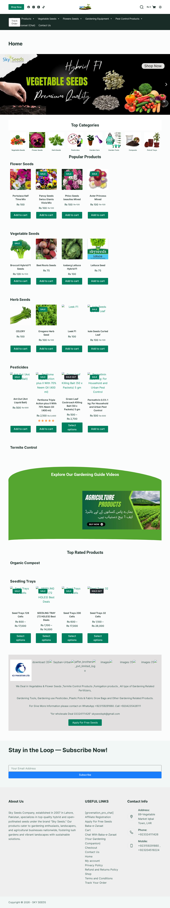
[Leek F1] (72, 315)
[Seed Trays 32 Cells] (97, 596)
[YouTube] (38, 7)
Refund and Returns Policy (101, 869)
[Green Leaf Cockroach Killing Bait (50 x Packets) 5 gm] (72, 382)
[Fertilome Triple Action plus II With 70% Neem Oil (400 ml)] (46, 383)
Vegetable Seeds (47, 18)
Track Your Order (96, 882)
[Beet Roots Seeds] (46, 249)
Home (15, 18)
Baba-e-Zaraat (94, 825)
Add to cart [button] (20, 215)
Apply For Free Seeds (98, 821)
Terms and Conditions (99, 878)
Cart (88, 830)
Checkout (91, 847)
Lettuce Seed (98, 265)
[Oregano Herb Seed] (46, 315)
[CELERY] (20, 315)
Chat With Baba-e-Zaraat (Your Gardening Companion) (101, 839)
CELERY (20, 331)
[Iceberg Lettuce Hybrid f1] (72, 249)
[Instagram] (33, 7)
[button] (4, 84)
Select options (72, 427)
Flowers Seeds (71, 18)
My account (92, 860)
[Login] (160, 7)
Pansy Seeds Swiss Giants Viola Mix (46, 199)
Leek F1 (72, 331)
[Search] (141, 7)
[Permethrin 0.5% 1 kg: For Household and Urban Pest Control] (97, 383)
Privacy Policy (94, 865)
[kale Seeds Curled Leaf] (97, 315)
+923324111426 (148, 834)
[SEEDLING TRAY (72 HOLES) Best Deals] (46, 596)
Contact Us (45, 25)
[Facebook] (28, 7)
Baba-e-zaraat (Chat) (23, 25)
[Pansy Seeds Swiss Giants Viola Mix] (46, 179)
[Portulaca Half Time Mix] (20, 179)
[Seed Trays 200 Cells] (72, 596)
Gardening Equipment (97, 18)
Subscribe (85, 774)
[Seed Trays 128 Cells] (20, 596)
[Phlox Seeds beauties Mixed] (72, 179)
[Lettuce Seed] (97, 249)
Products (26, 18)
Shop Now (16, 7)
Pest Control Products (127, 18)
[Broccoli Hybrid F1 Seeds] (20, 249)
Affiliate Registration (98, 817)
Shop (88, 874)
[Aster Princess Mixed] (97, 179)
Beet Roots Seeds (46, 265)
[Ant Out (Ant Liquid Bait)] (20, 382)
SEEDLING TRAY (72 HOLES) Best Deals (46, 616)
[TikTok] (43, 7)
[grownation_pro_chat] (99, 812)
